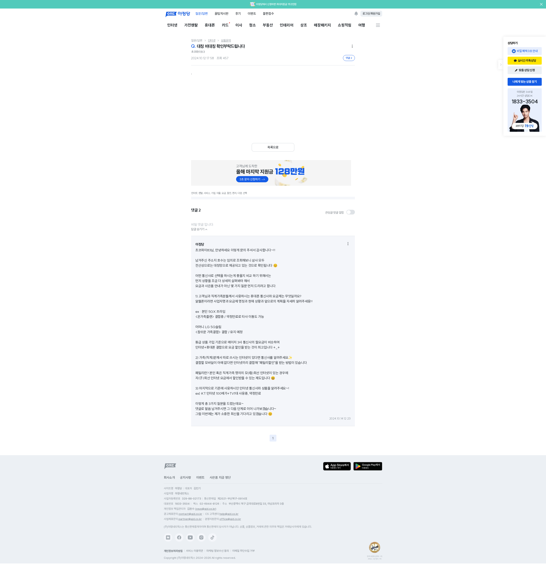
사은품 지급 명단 (220, 477)
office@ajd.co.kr (230, 519)
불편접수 (268, 14)
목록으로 (273, 147)
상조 (303, 25)
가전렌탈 (191, 25)
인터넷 (172, 25)
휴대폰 (210, 25)
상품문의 (226, 40)
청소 (252, 25)
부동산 (268, 25)
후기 (238, 14)
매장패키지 (322, 25)
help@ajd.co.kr (228, 514)
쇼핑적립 (344, 25)
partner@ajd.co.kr (190, 519)
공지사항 (185, 477)
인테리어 (286, 25)
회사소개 (169, 477)
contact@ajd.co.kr (190, 514)
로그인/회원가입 (371, 13)
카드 (225, 25)
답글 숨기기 (199, 229)
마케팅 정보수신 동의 (217, 550)
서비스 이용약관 (194, 550)
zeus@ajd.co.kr (205, 508)
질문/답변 (201, 14)
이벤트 (252, 14)
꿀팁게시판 (221, 14)
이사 (238, 25)
